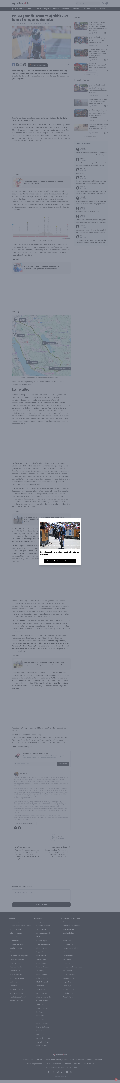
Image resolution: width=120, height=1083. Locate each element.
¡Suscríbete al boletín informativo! (60, 561)
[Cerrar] (79, 520)
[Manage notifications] (116, 1079)
